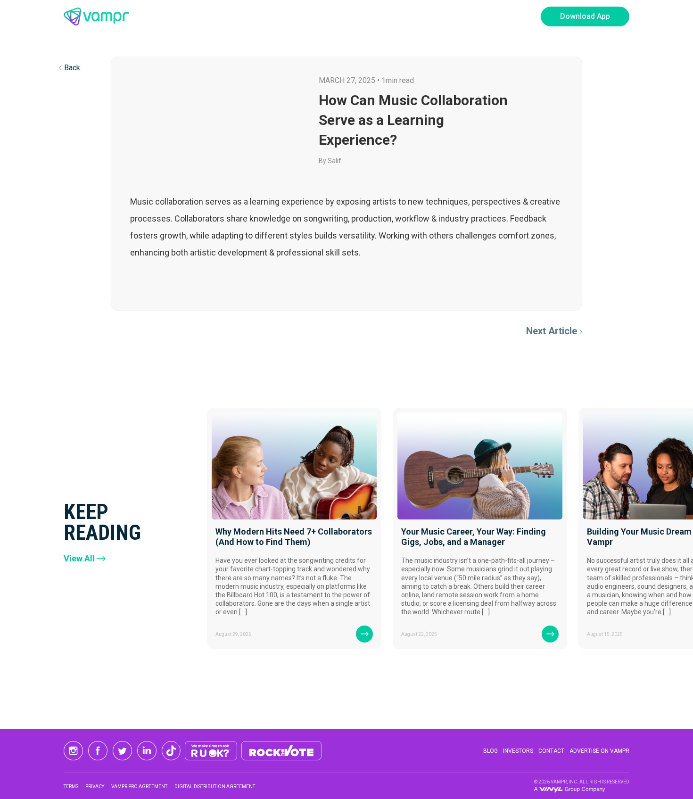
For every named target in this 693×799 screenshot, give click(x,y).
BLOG (490, 751)
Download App (585, 16)
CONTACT (551, 751)
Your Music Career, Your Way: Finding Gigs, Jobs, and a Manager (473, 537)
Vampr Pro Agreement (139, 786)
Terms (71, 786)
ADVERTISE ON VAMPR (599, 751)
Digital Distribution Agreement (214, 786)
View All (79, 558)
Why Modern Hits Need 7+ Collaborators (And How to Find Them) (293, 537)
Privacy (94, 786)
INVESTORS (518, 751)
